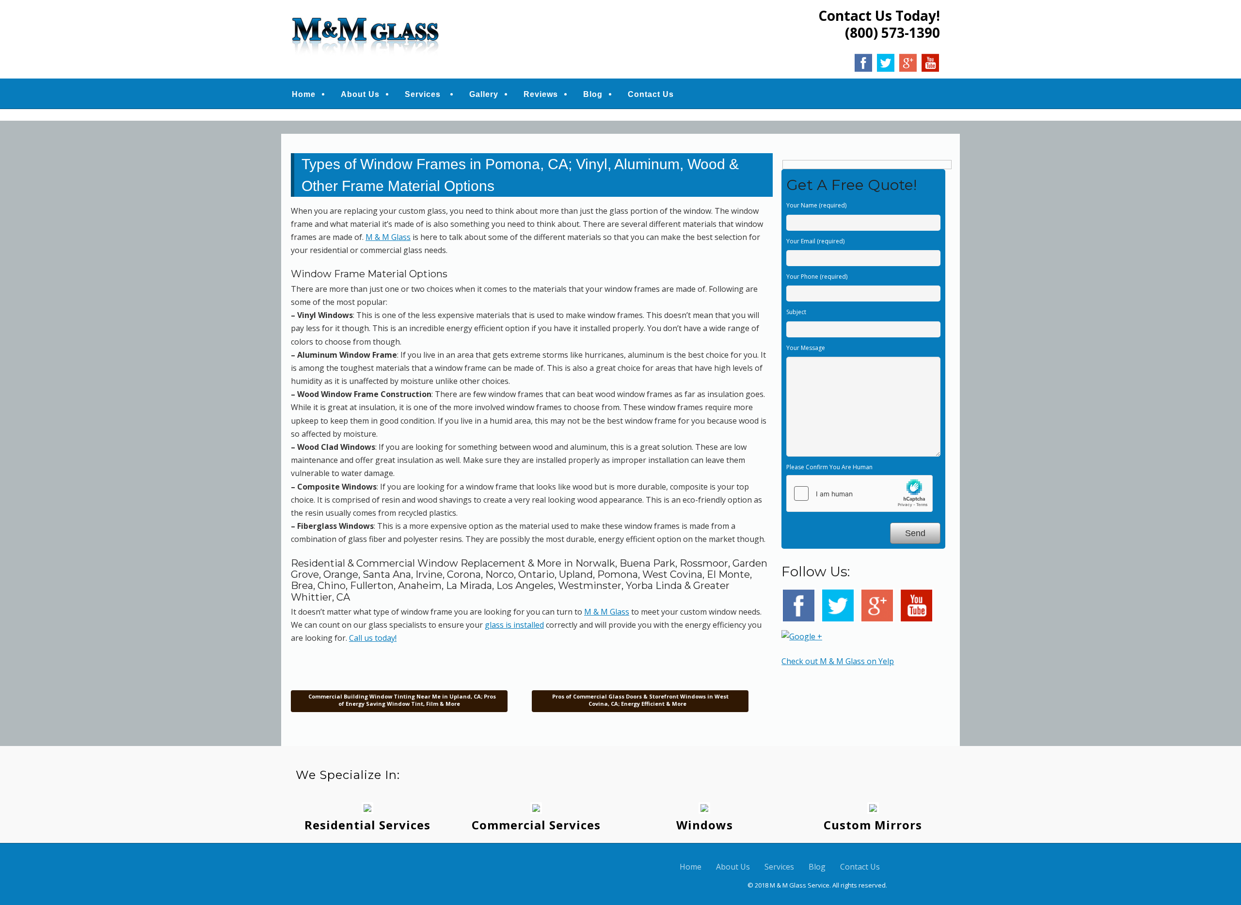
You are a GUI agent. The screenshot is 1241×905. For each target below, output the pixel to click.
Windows (704, 825)
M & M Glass (388, 237)
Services (423, 94)
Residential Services (367, 825)
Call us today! (373, 638)
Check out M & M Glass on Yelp (837, 661)
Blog (593, 94)
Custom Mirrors (873, 825)
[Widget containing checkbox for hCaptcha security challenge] (859, 493)
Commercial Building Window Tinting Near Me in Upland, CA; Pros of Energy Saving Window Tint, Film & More (401, 700)
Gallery (483, 94)
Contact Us (651, 94)
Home (304, 94)
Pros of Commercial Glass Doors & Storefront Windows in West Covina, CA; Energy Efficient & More (640, 700)
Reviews (541, 94)
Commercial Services (536, 825)
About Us (360, 94)
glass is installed (514, 624)
